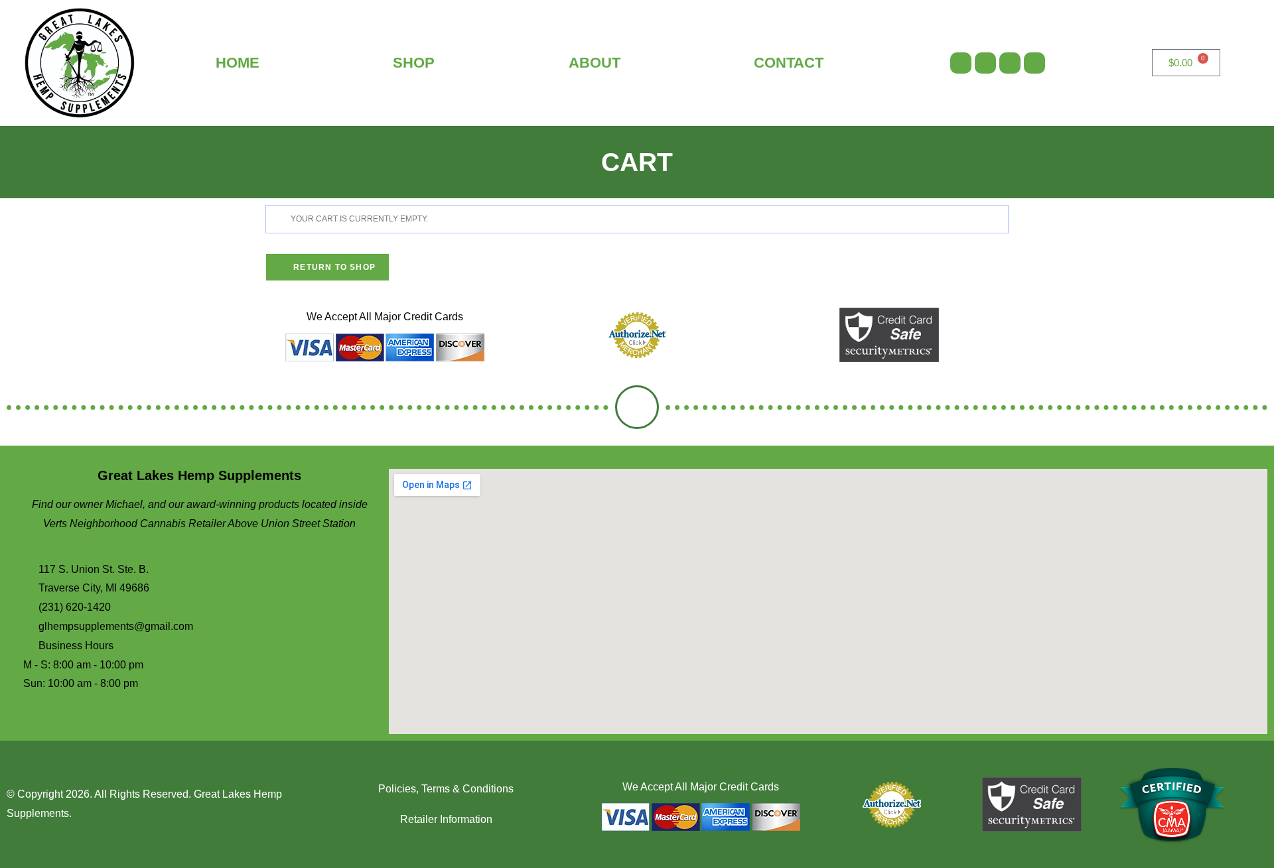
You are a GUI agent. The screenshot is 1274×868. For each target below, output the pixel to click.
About (594, 62)
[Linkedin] (1034, 63)
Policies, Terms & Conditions (446, 788)
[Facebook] (960, 63)
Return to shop (333, 267)
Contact (788, 62)
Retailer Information (446, 819)
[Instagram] (985, 63)
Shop (414, 62)
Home (237, 62)
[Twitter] (1010, 63)
